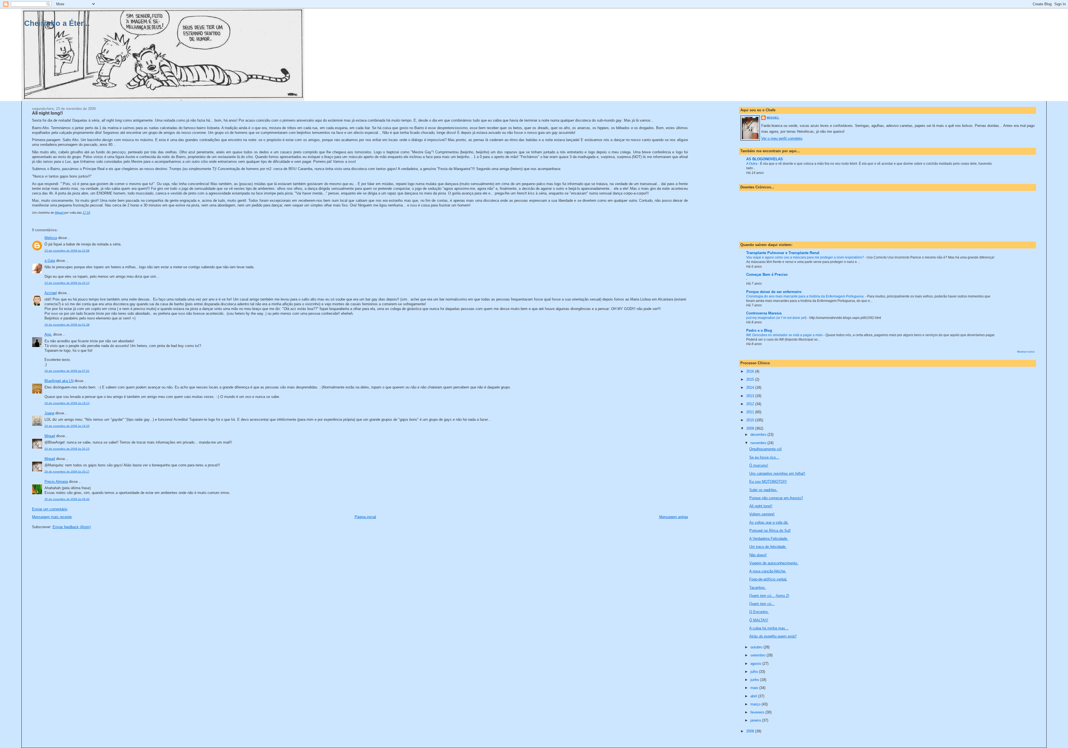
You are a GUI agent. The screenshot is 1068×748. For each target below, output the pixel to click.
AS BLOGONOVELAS (764, 159)
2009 (750, 428)
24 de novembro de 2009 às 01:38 (67, 324)
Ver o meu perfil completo (781, 138)
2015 (750, 379)
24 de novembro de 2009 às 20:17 (67, 471)
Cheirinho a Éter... (57, 23)
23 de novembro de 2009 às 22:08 (67, 250)
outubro (756, 647)
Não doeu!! (758, 555)
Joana (49, 413)
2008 (750, 731)
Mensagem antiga (673, 517)
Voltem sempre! (762, 514)
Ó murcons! (758, 465)
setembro (758, 655)
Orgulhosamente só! (765, 449)
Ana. (48, 334)
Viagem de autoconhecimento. (773, 563)
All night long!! (760, 506)
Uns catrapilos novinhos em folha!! (777, 473)
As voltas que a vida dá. (768, 522)
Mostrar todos (1026, 351)
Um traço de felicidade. (768, 547)
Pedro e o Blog (759, 330)
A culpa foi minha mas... (768, 628)
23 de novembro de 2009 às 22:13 (67, 282)
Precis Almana (56, 481)
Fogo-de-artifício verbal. (768, 579)
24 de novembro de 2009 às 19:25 (67, 425)
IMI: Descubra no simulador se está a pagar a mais (785, 335)
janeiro (756, 720)
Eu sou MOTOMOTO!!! (768, 481)
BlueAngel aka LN (58, 381)
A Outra (752, 164)
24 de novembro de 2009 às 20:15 (67, 448)
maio (754, 688)
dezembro (758, 434)
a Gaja (49, 261)
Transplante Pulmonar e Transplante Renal (782, 253)
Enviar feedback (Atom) (72, 527)
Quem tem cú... (762, 604)
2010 (750, 420)
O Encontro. (759, 612)
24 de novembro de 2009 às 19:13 (67, 403)
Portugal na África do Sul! (770, 530)
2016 (750, 371)
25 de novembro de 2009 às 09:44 (67, 499)
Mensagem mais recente (52, 517)
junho (755, 680)
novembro (758, 443)
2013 (750, 396)
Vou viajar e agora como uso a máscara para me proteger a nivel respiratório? (805, 257)
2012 (750, 404)
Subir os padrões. (763, 490)
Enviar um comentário (49, 509)
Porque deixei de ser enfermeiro (774, 292)
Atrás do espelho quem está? (773, 636)
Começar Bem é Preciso (767, 274)
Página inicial (365, 517)
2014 (750, 387)
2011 (750, 412)
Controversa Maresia (764, 313)
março (756, 704)
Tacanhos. (757, 587)
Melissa (50, 238)
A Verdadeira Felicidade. (768, 539)
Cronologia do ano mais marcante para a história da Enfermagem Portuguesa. (805, 296)
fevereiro (757, 712)
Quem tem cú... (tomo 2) (769, 596)
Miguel (49, 436)
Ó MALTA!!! (758, 620)
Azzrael (50, 293)
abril (754, 696)
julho (754, 672)
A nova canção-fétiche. (767, 571)
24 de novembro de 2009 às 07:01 (67, 370)
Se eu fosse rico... (764, 457)
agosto (756, 663)
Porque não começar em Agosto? (776, 498)
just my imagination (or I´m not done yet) (776, 318)
